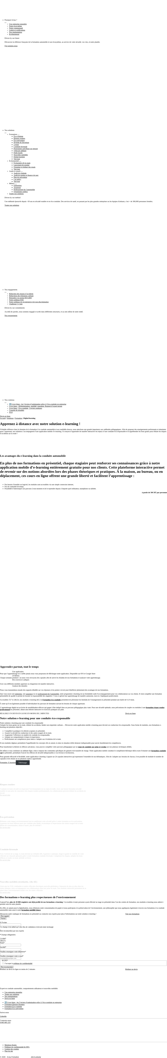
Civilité (3, 939)
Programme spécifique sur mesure (26, 149)
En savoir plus (5, 795)
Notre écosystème (15, 26)
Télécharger (22, 763)
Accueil (3, 418)
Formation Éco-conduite (13, 1007)
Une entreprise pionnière (18, 24)
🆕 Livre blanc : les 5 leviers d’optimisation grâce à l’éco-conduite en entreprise (37, 404)
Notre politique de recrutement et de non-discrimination (29, 302)
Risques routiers (19, 138)
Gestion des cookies (12, 1049)
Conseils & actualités (16, 410)
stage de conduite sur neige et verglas (92, 747)
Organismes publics (21, 192)
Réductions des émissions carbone (21, 296)
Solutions (10, 418)
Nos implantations (15, 32)
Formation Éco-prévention (14, 1009)
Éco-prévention (19, 140)
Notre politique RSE (16, 300)
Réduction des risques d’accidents (21, 294)
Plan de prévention (20, 177)
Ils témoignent (14, 34)
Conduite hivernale (20, 147)
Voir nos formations (132, 914)
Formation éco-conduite (51, 700)
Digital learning (19, 157)
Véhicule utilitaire (20, 151)
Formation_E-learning (8, 763)
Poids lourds (18, 153)
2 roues (16, 145)
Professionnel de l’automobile (24, 190)
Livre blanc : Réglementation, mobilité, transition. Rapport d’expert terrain (35, 406)
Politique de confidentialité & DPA (17, 1047)
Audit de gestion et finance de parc (26, 175)
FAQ (11, 412)
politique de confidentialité (22, 963)
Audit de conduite (20, 173)
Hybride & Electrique (21, 142)
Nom (2, 943)
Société (3, 947)
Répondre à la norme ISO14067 (20, 298)
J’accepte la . (19, 963)
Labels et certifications (17, 30)
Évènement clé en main (22, 163)
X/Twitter (3, 922)
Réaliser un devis (131, 969)
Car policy (17, 179)
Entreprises (18, 185)
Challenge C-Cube (15, 304)
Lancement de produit (21, 165)
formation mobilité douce (31, 910)
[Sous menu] (20, 161)
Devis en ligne (5, 416)
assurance (29, 694)
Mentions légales (11, 1045)
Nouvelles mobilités (21, 155)
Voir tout (17, 159)
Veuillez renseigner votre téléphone (13, 952)
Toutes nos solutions (16, 194)
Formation (18, 418)
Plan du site (9, 1051)
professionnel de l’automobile (48, 694)
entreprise (18, 694)
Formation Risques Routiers (15, 1004)
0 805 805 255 (5, 1022)
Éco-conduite (18, 136)
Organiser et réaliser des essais (24, 167)
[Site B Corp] (5, 1040)
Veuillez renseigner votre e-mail (12, 956)
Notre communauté (16, 28)
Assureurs (17, 188)
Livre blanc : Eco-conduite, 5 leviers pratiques (25, 408)
